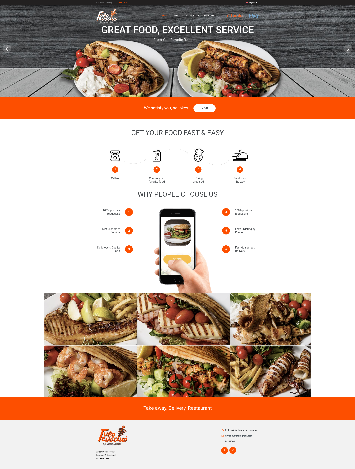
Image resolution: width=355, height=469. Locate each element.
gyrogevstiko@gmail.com (238, 435)
